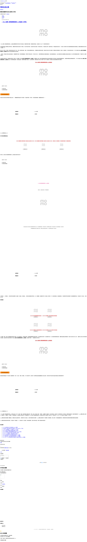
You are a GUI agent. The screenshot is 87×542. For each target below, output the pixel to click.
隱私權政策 (48, 529)
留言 (7, 447)
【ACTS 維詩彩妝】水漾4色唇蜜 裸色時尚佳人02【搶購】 (11, 436)
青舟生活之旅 (4, 7)
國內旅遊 (7, 450)
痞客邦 (5, 447)
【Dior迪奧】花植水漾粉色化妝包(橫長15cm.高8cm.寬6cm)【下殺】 (13, 428)
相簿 (3, 15)
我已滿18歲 (2, 540)
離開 (5, 540)
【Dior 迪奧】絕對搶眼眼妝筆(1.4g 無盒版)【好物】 (14, 21)
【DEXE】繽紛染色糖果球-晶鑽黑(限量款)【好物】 (10, 430)
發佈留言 (2, 459)
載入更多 (2, 453)
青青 (1, 442)
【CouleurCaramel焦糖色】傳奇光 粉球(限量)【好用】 (10, 432)
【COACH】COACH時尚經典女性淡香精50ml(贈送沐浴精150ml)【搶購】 (14, 437)
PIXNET (37, 529)
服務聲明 (52, 529)
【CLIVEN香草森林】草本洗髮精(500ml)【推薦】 (10, 427)
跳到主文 (1, 9)
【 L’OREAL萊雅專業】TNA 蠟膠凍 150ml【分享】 (10, 429)
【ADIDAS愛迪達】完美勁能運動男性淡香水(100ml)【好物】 (12, 431)
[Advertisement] (43, 504)
